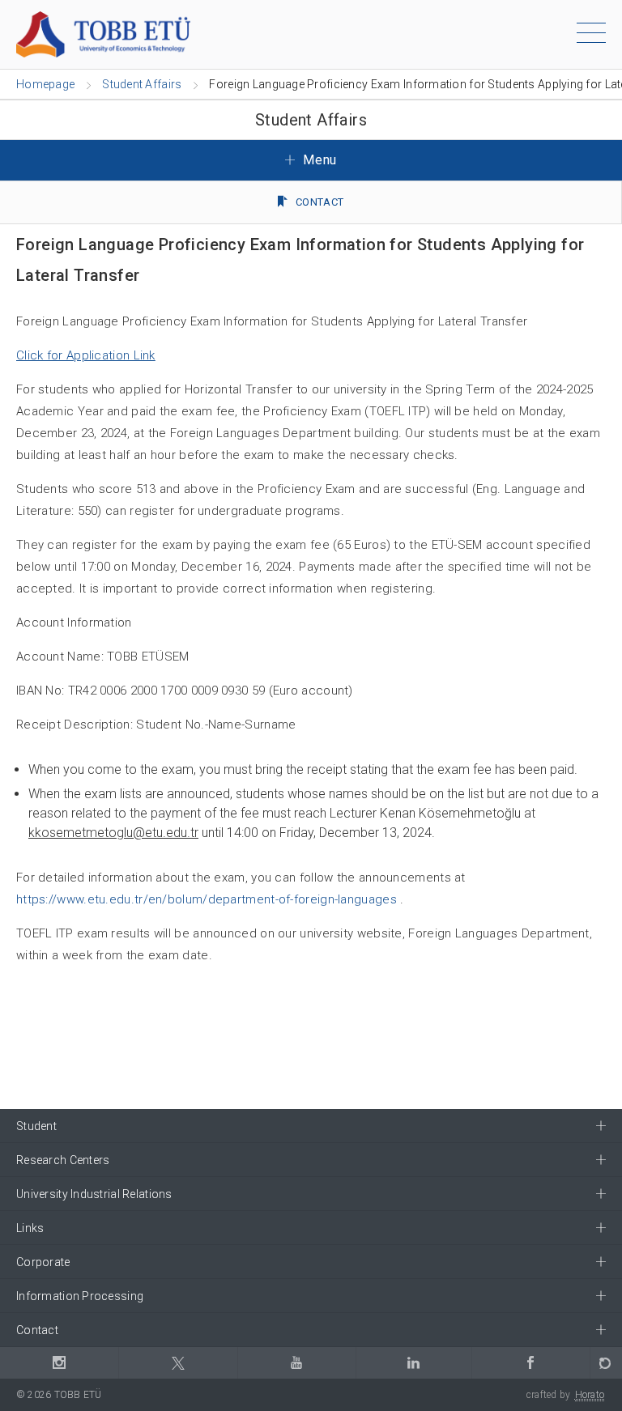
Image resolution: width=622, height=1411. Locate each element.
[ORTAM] (606, 1363)
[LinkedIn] (413, 1363)
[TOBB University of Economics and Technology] (103, 33)
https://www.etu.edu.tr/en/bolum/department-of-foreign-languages (206, 899)
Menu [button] (318, 160)
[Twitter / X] (177, 1363)
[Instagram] (59, 1363)
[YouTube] (296, 1363)
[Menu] (591, 36)
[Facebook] (530, 1363)
